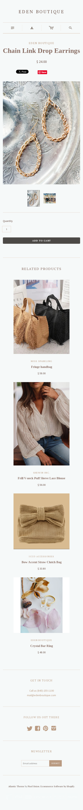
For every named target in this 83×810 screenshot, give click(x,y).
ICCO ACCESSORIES (41, 556)
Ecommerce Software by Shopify (57, 786)
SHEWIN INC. (41, 472)
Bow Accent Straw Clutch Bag (42, 562)
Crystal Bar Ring (41, 646)
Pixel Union (33, 786)
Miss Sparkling (41, 361)
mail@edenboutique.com (41, 695)
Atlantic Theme (16, 786)
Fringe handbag (41, 366)
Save (44, 72)
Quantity (8, 221)
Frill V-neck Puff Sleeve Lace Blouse (41, 478)
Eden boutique (42, 12)
